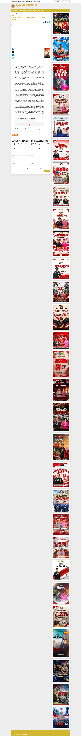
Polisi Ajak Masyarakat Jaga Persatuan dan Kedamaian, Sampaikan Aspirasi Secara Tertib (39, 141)
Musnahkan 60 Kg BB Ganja (29, 119)
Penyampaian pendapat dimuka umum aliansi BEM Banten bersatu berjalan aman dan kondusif (21, 137)
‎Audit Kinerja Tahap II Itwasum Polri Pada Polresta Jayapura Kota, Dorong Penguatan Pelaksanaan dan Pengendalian (40, 137)
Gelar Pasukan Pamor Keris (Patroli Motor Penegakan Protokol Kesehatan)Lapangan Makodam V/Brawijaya (21, 129)
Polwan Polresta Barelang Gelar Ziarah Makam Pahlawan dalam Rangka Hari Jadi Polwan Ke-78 (40, 147)
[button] (69, 1)
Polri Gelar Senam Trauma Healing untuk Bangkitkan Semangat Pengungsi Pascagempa (20, 144)
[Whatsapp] (49, 22)
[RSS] (29, 125)
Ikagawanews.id (32, 118)
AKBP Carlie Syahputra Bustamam (22, 118)
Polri (13, 15)
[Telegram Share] (47, 22)
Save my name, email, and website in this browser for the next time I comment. (27, 168)
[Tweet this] (45, 22)
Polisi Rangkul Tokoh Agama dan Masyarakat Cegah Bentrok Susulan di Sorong (37, 129)
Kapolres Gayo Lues (19, 119)
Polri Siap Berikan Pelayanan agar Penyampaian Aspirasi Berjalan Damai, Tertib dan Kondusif (20, 141)
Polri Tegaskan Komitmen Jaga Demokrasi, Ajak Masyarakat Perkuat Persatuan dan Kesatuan (40, 144)
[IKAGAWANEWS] (24, 5)
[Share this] (43, 22)
